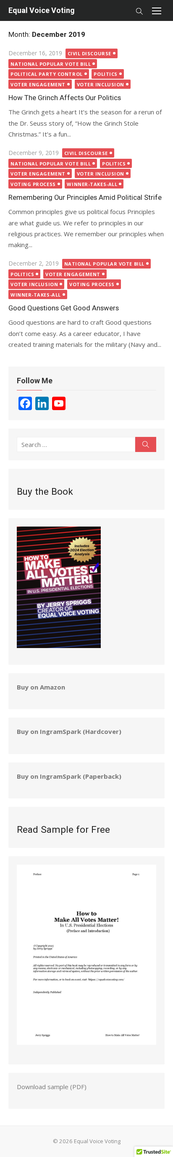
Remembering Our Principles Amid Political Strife (85, 197)
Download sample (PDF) (51, 1086)
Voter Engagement (38, 84)
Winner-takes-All (92, 184)
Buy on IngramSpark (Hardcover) (69, 731)
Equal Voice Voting (41, 10)
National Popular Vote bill (50, 64)
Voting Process (33, 184)
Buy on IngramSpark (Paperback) (69, 776)
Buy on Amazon (41, 687)
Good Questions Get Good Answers (63, 308)
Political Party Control (46, 74)
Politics (105, 74)
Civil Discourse (89, 53)
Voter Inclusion (100, 84)
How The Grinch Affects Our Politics (64, 97)
